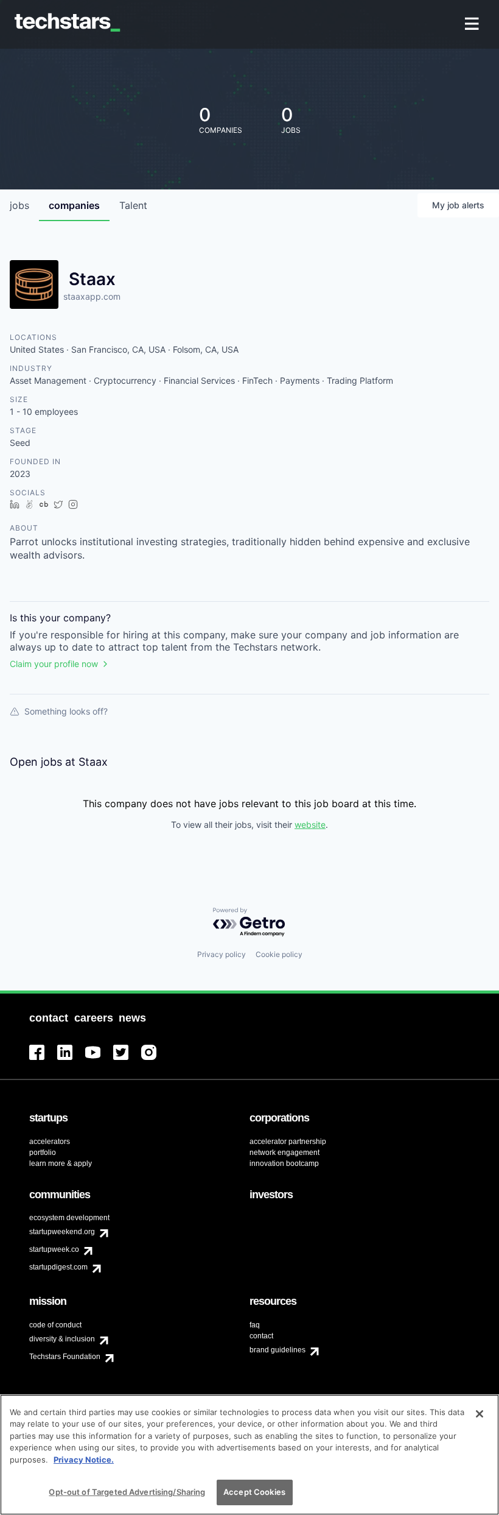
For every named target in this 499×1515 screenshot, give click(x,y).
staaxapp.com (91, 296)
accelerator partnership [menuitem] (288, 1141)
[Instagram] (155, 1059)
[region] (249, 1454)
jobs (19, 205)
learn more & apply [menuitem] (60, 1163)
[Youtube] (99, 1059)
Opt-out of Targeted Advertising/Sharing (127, 1492)
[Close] (479, 1413)
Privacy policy (221, 954)
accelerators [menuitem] (49, 1141)
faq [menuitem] (255, 1325)
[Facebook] (43, 1059)
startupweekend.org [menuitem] (62, 1231)
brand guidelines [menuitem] (277, 1350)
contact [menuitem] (261, 1336)
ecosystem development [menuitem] (69, 1217)
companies (74, 205)
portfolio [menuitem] (42, 1152)
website (310, 824)
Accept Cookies (254, 1492)
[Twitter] (127, 1059)
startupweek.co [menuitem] (54, 1249)
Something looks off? (66, 711)
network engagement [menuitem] (284, 1152)
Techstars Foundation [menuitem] (64, 1356)
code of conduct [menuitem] (55, 1325)
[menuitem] (473, 24)
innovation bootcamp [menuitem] (284, 1163)
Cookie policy (279, 954)
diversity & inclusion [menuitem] (62, 1339)
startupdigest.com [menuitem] (58, 1267)
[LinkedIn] (71, 1059)
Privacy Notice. (84, 1459)
